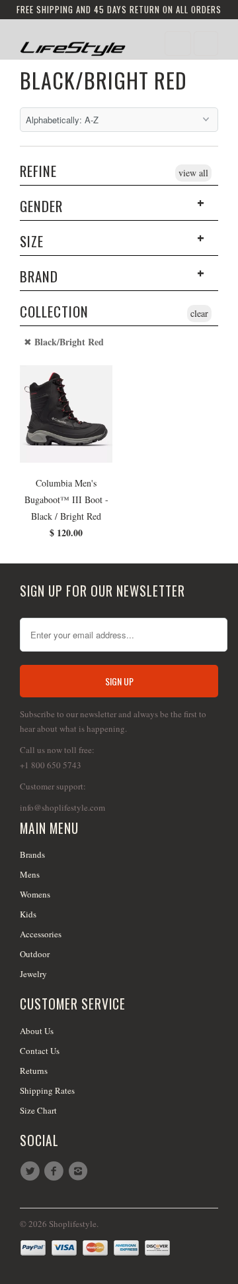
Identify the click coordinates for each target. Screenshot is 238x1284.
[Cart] (206, 43)
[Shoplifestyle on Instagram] (80, 1171)
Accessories (40, 934)
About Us (37, 1031)
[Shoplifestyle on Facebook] (55, 1171)
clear (199, 313)
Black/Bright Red (103, 79)
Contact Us (40, 1051)
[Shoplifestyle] (73, 44)
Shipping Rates (47, 1090)
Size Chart (38, 1110)
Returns (34, 1071)
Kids (28, 914)
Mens (30, 874)
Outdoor (35, 954)
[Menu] (178, 43)
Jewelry (33, 974)
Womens (35, 894)
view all (193, 172)
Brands (32, 854)
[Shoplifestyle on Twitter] (32, 1171)
